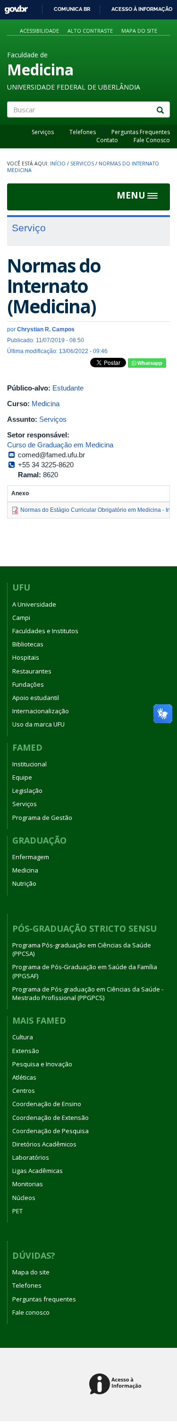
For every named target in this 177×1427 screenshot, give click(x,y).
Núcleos (23, 1197)
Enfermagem (30, 857)
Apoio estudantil (35, 697)
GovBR (13, 7)
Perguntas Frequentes (140, 132)
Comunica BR (72, 9)
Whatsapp (149, 363)
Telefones (82, 132)
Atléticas (24, 1077)
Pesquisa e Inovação (42, 1064)
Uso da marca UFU (38, 724)
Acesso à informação (141, 9)
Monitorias (27, 1184)
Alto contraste (90, 30)
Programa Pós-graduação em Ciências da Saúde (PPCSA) (81, 949)
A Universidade (34, 604)
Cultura (22, 1037)
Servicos (82, 163)
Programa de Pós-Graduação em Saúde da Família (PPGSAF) (84, 971)
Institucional (29, 764)
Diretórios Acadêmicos (44, 1144)
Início (58, 163)
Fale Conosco (152, 140)
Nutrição (24, 883)
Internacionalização (40, 711)
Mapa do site (139, 30)
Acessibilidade (39, 30)
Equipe (22, 777)
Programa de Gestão (42, 817)
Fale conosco (31, 1312)
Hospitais (25, 657)
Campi (21, 617)
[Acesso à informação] (116, 1384)
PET (17, 1211)
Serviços (43, 132)
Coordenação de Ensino (46, 1104)
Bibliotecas (27, 644)
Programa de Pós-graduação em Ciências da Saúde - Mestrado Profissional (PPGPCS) (87, 993)
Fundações (28, 684)
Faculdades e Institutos (45, 631)
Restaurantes (31, 671)
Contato (107, 140)
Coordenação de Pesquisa (50, 1131)
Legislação (27, 790)
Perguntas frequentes (44, 1299)
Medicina (45, 404)
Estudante (68, 388)
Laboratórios (30, 1157)
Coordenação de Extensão (50, 1117)
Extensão (25, 1050)
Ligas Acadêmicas (37, 1170)
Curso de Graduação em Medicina (60, 445)
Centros (23, 1090)
